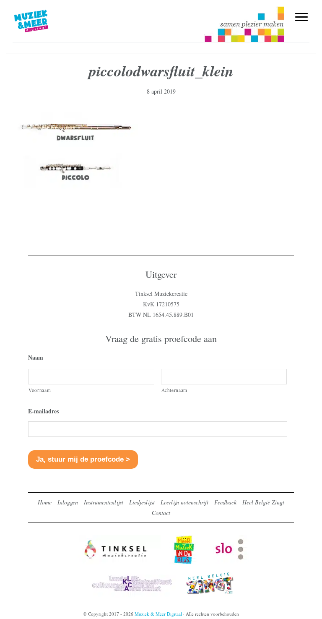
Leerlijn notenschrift (184, 502)
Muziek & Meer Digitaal (45, 11)
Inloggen (67, 502)
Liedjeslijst (142, 502)
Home (45, 502)
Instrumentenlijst (103, 502)
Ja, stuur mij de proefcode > (83, 459)
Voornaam (40, 390)
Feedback (225, 502)
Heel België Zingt (263, 502)
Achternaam (174, 390)
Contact (161, 513)
